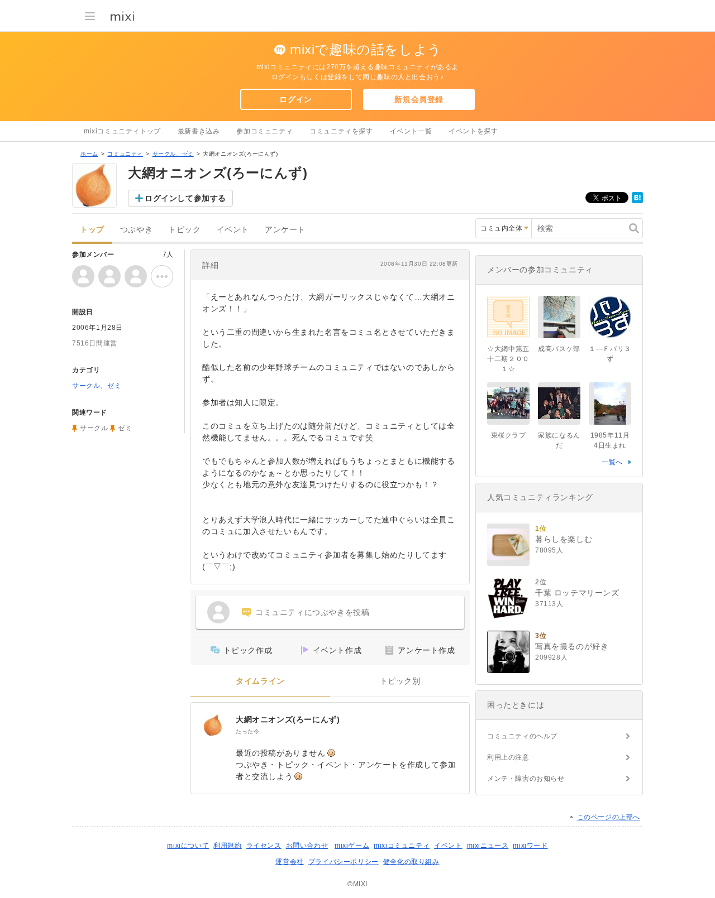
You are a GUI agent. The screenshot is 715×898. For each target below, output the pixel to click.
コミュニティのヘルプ (522, 736)
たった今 (247, 731)
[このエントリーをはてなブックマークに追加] (637, 201)
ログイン (295, 99)
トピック (184, 229)
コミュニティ (125, 154)
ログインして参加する (185, 198)
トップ (92, 229)
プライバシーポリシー (343, 862)
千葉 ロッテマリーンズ (577, 592)
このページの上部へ (608, 817)
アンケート (285, 229)
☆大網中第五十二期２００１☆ (508, 359)
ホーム (89, 154)
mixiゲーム (352, 845)
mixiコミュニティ (402, 845)
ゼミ (125, 428)
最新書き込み (199, 131)
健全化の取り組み (411, 862)
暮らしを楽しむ (563, 539)
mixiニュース (488, 845)
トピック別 (400, 681)
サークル (94, 428)
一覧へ (612, 462)
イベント (233, 229)
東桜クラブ (508, 435)
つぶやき (136, 229)
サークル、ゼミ (173, 154)
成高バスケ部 (559, 349)
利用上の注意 (508, 757)
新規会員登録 (419, 99)
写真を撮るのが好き (571, 646)
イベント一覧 (411, 131)
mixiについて (188, 845)
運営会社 (289, 862)
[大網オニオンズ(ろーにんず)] (213, 725)
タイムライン (260, 681)
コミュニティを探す (341, 131)
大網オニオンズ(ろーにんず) (288, 719)
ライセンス (264, 845)
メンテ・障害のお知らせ (526, 778)
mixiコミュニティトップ (122, 131)
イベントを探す (473, 131)
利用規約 (227, 845)
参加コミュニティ (264, 131)
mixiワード (530, 845)
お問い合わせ (307, 845)
